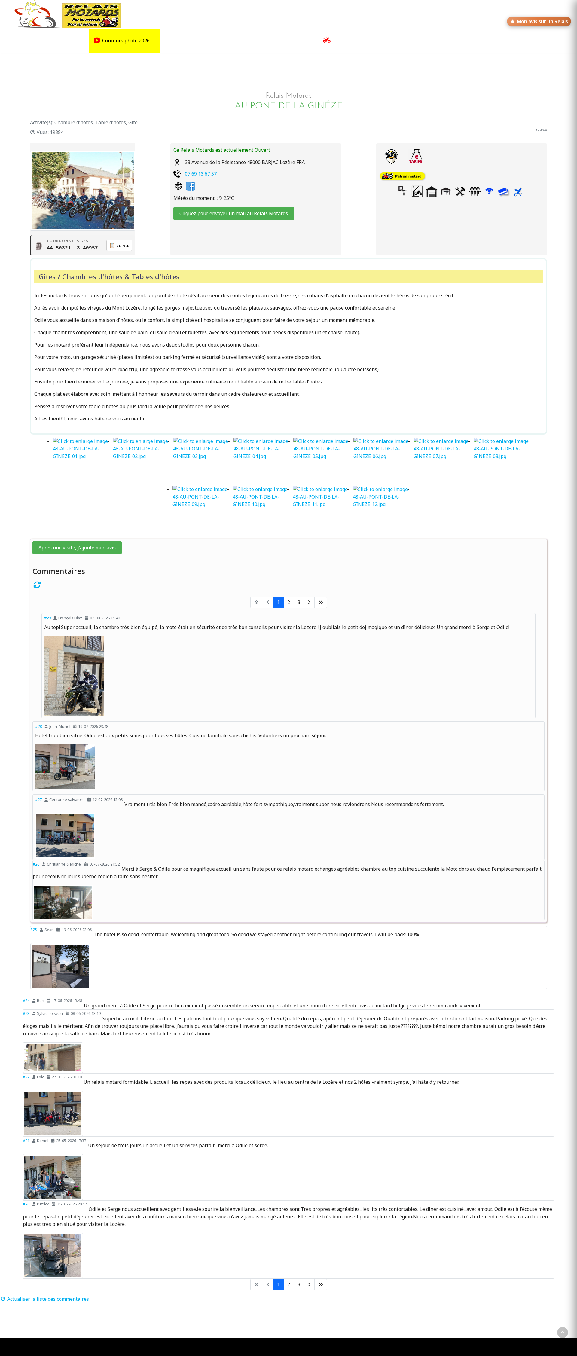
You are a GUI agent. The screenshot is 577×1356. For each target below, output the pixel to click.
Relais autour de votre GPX (233, 40)
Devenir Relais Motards (440, 40)
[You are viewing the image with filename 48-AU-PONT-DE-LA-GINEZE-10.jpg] (263, 510)
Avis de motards (290, 40)
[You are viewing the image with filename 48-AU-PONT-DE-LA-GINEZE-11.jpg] (323, 510)
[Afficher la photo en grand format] (288, 676)
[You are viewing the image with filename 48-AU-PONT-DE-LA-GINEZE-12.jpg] (383, 510)
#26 (36, 864)
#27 (38, 799)
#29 (47, 618)
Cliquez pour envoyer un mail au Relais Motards (233, 213)
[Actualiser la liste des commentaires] (288, 584)
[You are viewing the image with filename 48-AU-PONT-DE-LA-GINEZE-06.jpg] (383, 462)
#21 (26, 1140)
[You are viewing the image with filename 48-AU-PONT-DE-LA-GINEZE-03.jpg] (203, 462)
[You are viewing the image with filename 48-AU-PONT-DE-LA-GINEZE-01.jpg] (83, 462)
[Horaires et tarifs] (415, 156)
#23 (26, 1013)
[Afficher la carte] (391, 156)
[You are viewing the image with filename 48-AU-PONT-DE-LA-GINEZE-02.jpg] (143, 462)
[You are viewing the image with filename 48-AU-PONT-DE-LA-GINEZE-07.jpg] (444, 462)
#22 (26, 1077)
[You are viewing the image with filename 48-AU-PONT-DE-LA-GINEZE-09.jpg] (202, 510)
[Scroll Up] (562, 1332)
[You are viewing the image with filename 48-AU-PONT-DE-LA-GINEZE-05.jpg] (323, 462)
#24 (26, 1000)
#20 (26, 1204)
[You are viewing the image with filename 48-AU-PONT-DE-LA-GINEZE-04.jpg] (263, 462)
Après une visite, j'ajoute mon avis (77, 547)
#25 (33, 929)
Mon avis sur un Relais (542, 21)
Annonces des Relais (356, 40)
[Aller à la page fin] (320, 602)
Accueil (22, 40)
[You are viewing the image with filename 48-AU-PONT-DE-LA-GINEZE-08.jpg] (504, 462)
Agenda (396, 40)
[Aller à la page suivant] (309, 602)
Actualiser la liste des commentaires (47, 1299)
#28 (38, 726)
